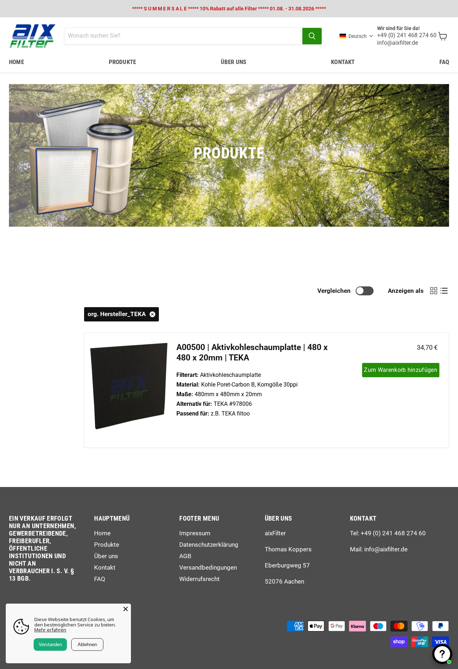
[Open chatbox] (442, 654)
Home (16, 61)
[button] (356, 36)
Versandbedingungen (208, 567)
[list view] (444, 291)
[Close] (125, 609)
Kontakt (343, 61)
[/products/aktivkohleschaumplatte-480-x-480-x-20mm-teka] (128, 390)
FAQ (444, 61)
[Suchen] (312, 36)
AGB (185, 556)
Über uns (233, 61)
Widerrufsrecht (199, 578)
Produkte (122, 61)
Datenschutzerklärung (208, 544)
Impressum (194, 533)
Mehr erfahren (50, 629)
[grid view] (433, 291)
